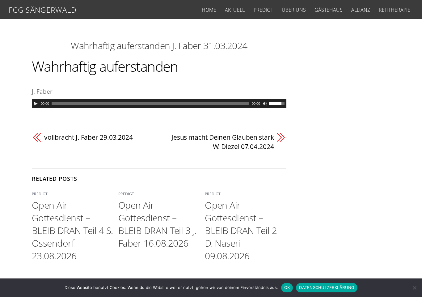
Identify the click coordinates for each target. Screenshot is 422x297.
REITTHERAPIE (394, 9)
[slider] (277, 103)
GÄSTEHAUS (328, 9)
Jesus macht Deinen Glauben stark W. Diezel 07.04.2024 (222, 142)
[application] (159, 103)
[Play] (35, 103)
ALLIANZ (360, 9)
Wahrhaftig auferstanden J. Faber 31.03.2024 (159, 45)
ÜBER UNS (294, 9)
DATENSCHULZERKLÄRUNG (326, 287)
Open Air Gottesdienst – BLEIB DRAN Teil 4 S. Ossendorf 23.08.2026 (72, 230)
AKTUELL (235, 9)
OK (287, 287)
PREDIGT (263, 9)
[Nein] (414, 288)
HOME (209, 9)
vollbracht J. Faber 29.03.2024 (88, 137)
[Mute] (265, 103)
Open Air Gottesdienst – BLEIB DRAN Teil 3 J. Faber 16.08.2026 (157, 224)
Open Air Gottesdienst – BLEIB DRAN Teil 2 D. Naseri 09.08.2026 (241, 230)
